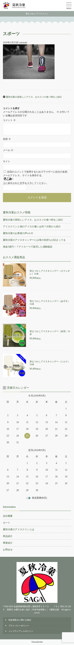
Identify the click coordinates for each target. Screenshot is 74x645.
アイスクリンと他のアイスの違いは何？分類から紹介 (32, 226)
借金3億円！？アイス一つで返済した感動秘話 (27, 246)
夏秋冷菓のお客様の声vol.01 (18, 233)
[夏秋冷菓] (14, 5)
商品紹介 (8, 536)
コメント (9, 120)
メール (8, 150)
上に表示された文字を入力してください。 (26, 183)
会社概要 (8, 516)
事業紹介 (8, 543)
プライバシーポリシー (18, 625)
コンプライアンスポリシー (20, 631)
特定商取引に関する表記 (19, 620)
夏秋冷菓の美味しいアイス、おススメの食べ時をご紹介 (34, 97)
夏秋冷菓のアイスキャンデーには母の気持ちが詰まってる (34, 240)
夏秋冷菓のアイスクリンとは (18, 529)
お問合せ (8, 549)
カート (6, 522)
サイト (6, 161)
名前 (7, 139)
